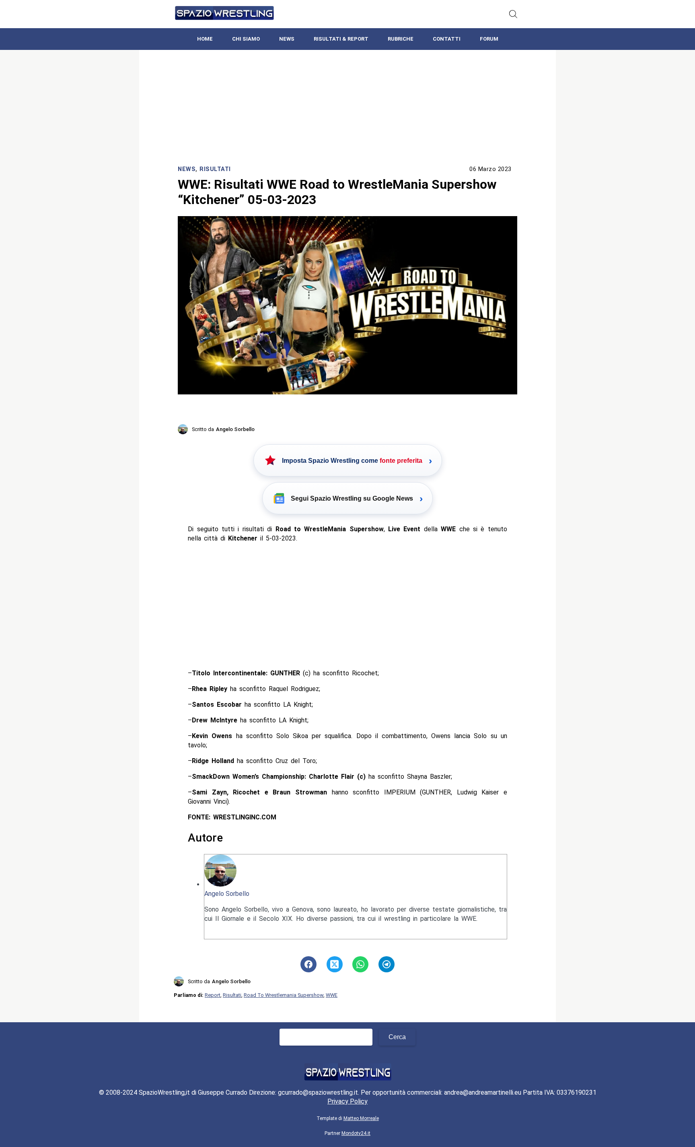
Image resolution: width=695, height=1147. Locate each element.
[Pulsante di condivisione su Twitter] (335, 964)
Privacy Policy (347, 1101)
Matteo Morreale (361, 1118)
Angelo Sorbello (226, 893)
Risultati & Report (341, 39)
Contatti (447, 39)
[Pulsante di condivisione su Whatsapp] (360, 964)
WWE (331, 995)
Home (205, 39)
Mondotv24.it (355, 1133)
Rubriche (400, 39)
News (286, 39)
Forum (489, 39)
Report (212, 995)
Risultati (215, 169)
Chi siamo (246, 39)
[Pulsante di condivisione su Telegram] (386, 964)
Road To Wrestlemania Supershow (283, 995)
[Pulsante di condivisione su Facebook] (308, 964)
